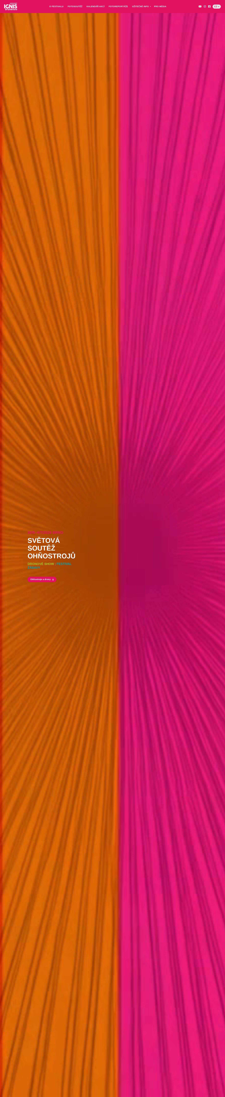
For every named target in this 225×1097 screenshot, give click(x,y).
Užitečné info (140, 6)
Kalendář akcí (96, 6)
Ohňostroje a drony (40, 579)
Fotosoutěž (75, 6)
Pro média (160, 6)
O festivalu (56, 6)
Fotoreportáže (118, 6)
